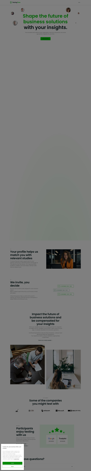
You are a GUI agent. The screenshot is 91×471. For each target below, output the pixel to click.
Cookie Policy (16, 459)
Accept (12, 463)
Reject (12, 466)
